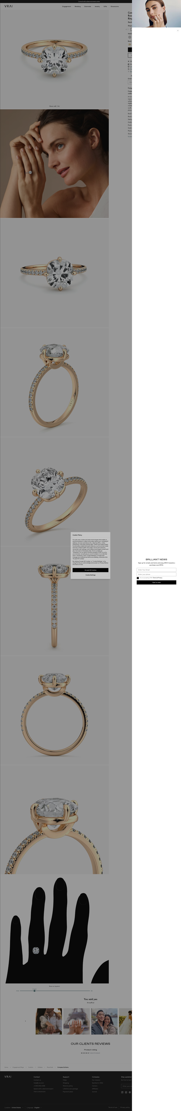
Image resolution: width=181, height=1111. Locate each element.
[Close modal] (90, 555)
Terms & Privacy (157, 578)
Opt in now (156, 582)
